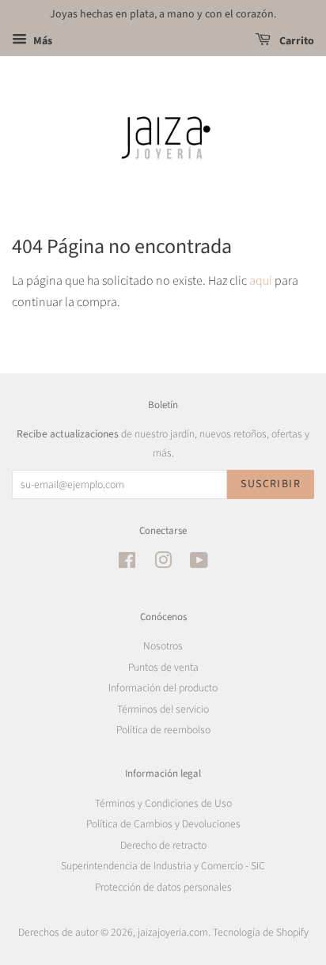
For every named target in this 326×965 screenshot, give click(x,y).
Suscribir (271, 484)
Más (41, 41)
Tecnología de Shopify (261, 932)
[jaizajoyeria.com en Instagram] (163, 563)
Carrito (295, 41)
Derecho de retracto (163, 845)
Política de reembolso (163, 729)
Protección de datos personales (163, 887)
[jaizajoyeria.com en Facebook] (127, 563)
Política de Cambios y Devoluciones (163, 823)
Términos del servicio (163, 709)
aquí (260, 281)
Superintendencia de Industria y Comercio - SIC (163, 865)
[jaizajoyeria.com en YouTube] (199, 563)
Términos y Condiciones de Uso (163, 803)
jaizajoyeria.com (173, 932)
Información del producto (163, 687)
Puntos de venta (163, 667)
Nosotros (163, 645)
